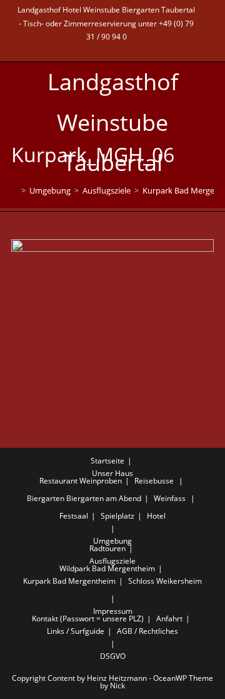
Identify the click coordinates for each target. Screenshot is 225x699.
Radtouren (107, 548)
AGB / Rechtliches (147, 631)
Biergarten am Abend (103, 498)
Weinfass (170, 498)
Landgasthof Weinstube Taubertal (113, 122)
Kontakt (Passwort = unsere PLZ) (88, 618)
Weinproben (100, 480)
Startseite (107, 460)
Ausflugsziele (112, 561)
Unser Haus (112, 473)
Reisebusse (154, 480)
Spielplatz (117, 515)
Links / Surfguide (75, 631)
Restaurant (58, 480)
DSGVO (113, 656)
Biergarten (45, 498)
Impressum (112, 611)
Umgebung (112, 541)
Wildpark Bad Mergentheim (107, 568)
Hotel (156, 515)
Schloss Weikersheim (165, 581)
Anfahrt (169, 618)
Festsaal (73, 515)
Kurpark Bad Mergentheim (69, 581)
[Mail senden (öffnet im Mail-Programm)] (106, 49)
